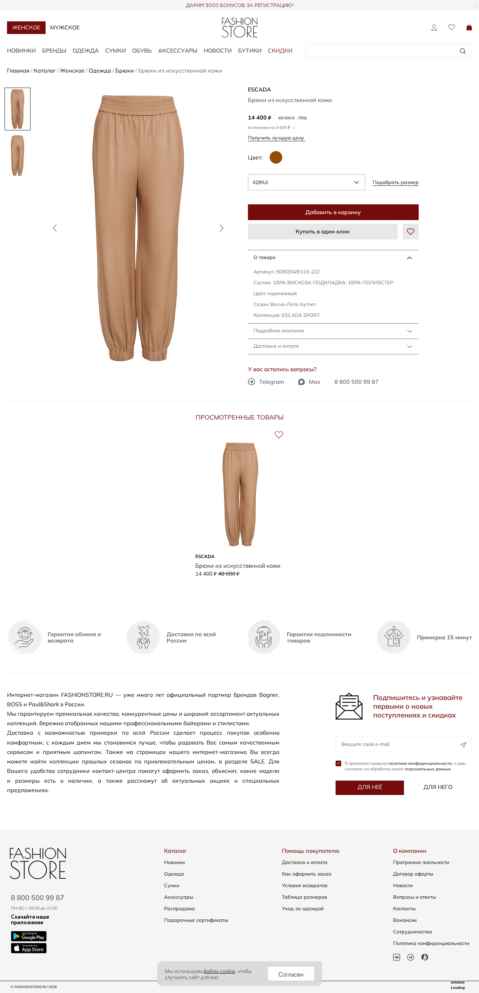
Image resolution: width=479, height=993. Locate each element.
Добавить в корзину (333, 212)
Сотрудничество (412, 932)
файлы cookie (219, 970)
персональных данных (428, 768)
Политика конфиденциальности (431, 943)
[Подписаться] (463, 745)
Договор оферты (413, 874)
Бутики (250, 50)
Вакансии (405, 920)
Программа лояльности (421, 862)
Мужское (65, 27)
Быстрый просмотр (240, 540)
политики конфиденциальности (420, 763)
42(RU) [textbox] (260, 182)
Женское (26, 27)
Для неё (370, 786)
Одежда (86, 50)
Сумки (115, 50)
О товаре (265, 257)
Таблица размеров (304, 897)
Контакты (404, 908)
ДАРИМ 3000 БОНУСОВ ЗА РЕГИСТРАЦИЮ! (240, 5)
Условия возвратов (305, 885)
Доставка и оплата (276, 346)
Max (315, 381)
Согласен (291, 974)
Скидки (280, 50)
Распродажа (179, 908)
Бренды (54, 50)
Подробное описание (279, 330)
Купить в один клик (323, 231)
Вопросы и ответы (414, 897)
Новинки (21, 50)
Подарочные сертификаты (196, 920)
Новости (218, 50)
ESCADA (259, 89)
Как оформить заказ (306, 874)
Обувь (142, 50)
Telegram (271, 381)
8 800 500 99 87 (357, 381)
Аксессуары (177, 50)
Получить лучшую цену (276, 138)
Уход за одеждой (303, 908)
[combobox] (306, 182)
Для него (438, 786)
